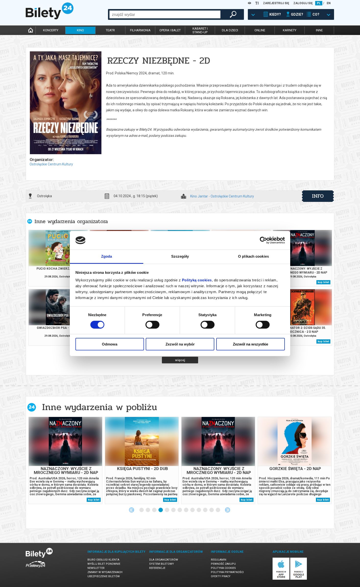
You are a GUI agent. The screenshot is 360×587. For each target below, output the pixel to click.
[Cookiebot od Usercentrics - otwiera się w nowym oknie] (263, 240)
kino (80, 30)
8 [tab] (186, 510)
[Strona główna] (49, 18)
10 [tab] (199, 510)
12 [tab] (211, 510)
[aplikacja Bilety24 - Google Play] (298, 578)
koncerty (50, 30)
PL (319, 3)
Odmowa (109, 344)
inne (319, 30)
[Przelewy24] (35, 568)
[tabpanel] (65, 460)
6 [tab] (173, 510)
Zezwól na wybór (180, 344)
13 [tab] (218, 510)
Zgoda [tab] (106, 256)
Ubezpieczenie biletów (103, 576)
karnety (289, 30)
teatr (110, 30)
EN (329, 3)
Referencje (157, 568)
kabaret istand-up (200, 30)
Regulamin (218, 559)
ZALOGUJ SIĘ (303, 3)
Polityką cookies (197, 280)
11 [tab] (205, 510)
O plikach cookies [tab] (253, 256)
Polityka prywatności (227, 572)
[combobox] (165, 14)
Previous (131, 510)
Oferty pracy (220, 576)
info (318, 196)
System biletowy (161, 563)
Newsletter (96, 568)
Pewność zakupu (223, 563)
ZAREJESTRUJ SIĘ (276, 3)
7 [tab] (180, 510)
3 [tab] (154, 510)
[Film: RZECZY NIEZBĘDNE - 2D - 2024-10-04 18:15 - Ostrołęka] (65, 103)
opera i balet (170, 30)
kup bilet (323, 282)
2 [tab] (148, 510)
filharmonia (140, 30)
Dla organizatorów (163, 559)
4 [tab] (160, 510)
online (259, 30)
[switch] (152, 325)
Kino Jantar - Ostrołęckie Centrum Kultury (222, 196)
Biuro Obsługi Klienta (103, 559)
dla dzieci (230, 30)
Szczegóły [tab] (180, 256)
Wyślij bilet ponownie (103, 563)
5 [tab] (167, 510)
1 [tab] (141, 510)
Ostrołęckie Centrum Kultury (51, 164)
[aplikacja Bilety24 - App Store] (281, 578)
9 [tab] (192, 510)
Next (227, 510)
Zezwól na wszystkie (250, 344)
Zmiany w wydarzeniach (104, 572)
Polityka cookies (223, 568)
